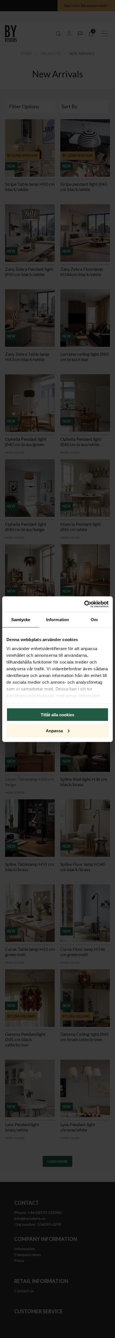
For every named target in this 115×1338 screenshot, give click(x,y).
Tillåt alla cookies (57, 714)
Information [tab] (57, 619)
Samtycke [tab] (20, 619)
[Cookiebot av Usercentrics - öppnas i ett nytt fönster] (84, 604)
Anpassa (54, 730)
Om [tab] (94, 619)
